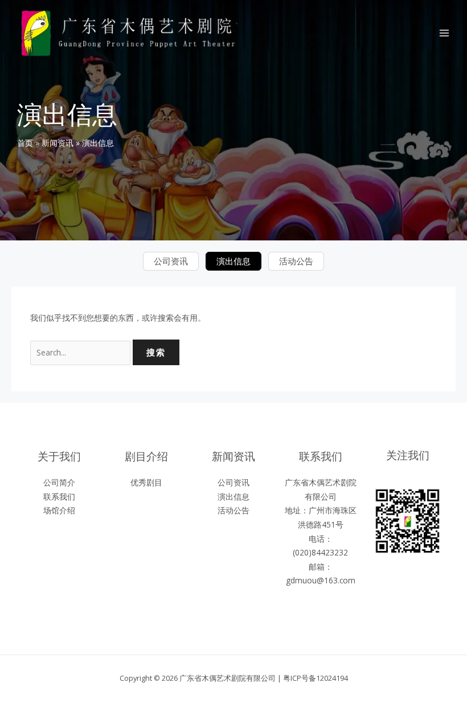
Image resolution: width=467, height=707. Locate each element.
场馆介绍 (59, 510)
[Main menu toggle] (444, 33)
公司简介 (59, 482)
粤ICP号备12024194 (315, 678)
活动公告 (296, 261)
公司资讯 (171, 261)
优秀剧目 (146, 482)
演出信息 (233, 261)
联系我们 (59, 496)
